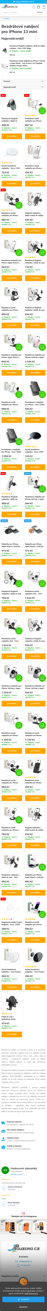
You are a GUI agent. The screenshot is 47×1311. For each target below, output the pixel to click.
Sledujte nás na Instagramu (24, 1216)
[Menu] (44, 7)
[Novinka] (12, 530)
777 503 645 (25, 1265)
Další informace (31, 1293)
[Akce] (12, 104)
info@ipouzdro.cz (25, 1261)
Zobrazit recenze (16, 1174)
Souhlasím (25, 1299)
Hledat (40, 12)
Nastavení (23, 1307)
